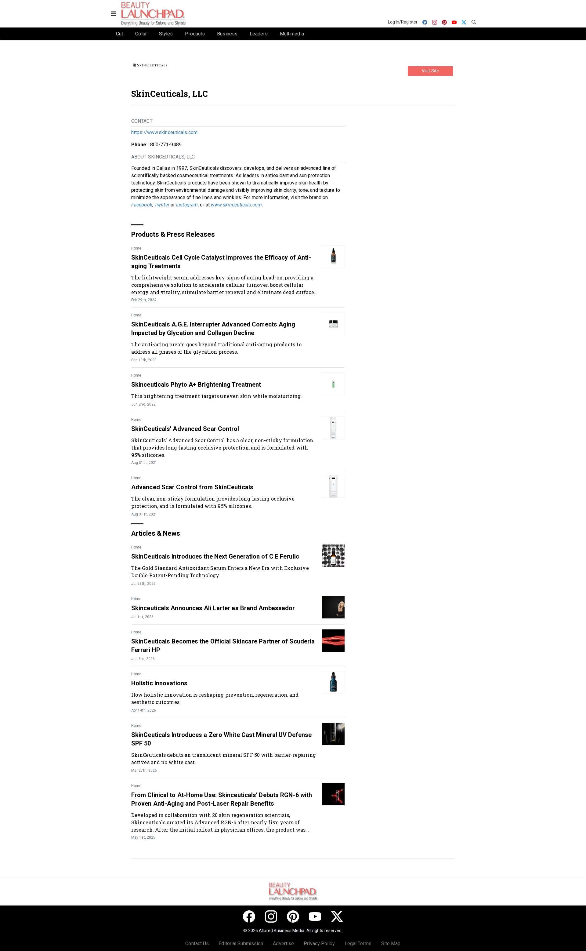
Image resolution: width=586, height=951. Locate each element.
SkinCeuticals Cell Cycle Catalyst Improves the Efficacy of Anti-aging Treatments (221, 262)
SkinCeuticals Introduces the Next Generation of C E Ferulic (215, 556)
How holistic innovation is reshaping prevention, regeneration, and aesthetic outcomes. (215, 698)
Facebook (141, 205)
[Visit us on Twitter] (337, 916)
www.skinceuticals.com (236, 205)
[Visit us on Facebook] (249, 916)
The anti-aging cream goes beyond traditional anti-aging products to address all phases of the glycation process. (216, 348)
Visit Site (430, 70)
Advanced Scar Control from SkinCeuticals (192, 487)
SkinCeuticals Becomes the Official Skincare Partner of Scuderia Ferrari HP (223, 646)
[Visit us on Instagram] (271, 916)
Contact (142, 121)
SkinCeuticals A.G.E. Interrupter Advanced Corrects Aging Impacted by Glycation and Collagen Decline (213, 329)
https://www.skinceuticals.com (164, 132)
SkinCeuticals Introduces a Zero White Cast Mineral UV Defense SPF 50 (221, 739)
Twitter (161, 205)
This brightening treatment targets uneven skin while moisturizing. (216, 396)
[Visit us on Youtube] (315, 916)
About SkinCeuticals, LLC (163, 157)
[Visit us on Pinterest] (293, 916)
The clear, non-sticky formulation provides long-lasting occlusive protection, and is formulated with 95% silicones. (213, 502)
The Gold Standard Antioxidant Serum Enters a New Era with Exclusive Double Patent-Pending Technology (220, 571)
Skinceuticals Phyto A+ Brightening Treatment (196, 384)
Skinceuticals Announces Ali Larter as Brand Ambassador (213, 608)
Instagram (187, 205)
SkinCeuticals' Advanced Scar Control (185, 428)
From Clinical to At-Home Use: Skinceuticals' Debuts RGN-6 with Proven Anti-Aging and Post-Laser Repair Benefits (221, 799)
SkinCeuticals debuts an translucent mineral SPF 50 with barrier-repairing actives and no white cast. (223, 758)
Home (136, 248)
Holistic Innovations (159, 683)
